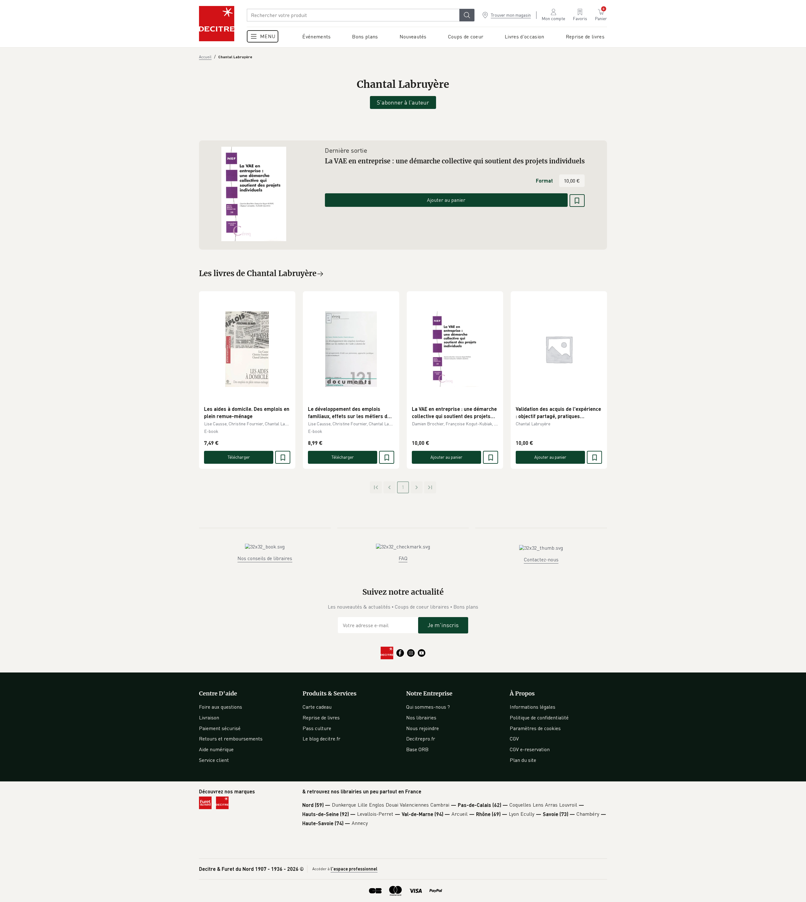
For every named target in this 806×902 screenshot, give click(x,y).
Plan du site (523, 760)
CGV (514, 738)
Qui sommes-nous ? (428, 707)
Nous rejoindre (422, 728)
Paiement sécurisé (220, 728)
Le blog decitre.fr (321, 738)
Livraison (209, 717)
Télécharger (239, 457)
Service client (214, 760)
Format (544, 181)
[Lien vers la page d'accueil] (216, 23)
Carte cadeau (317, 707)
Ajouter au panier (446, 200)
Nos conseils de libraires (264, 558)
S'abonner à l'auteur (403, 102)
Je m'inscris (443, 624)
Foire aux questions (220, 707)
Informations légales (532, 707)
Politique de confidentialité (539, 717)
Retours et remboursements (231, 738)
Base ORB (417, 749)
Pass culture (317, 728)
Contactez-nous (541, 559)
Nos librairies (421, 717)
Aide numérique (216, 749)
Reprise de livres (321, 717)
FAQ (403, 558)
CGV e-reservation (530, 749)
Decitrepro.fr (420, 738)
